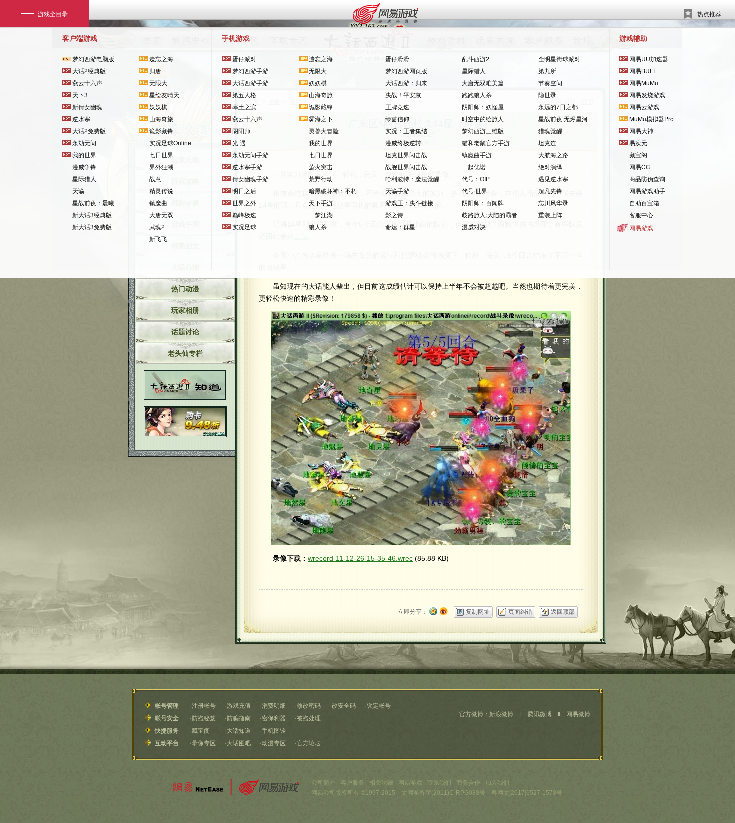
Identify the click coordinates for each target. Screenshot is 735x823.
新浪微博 (502, 714)
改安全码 (344, 705)
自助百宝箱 (645, 202)
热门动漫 (186, 289)
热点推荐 (710, 13)
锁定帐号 (379, 705)
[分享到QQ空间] (434, 610)
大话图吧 (239, 743)
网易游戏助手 (648, 190)
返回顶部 (563, 611)
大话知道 (239, 730)
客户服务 (352, 782)
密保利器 (274, 718)
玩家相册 (186, 310)
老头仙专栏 (185, 353)
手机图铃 (274, 730)
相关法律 (382, 782)
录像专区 (204, 743)
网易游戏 (642, 227)
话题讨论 (186, 332)
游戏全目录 (53, 13)
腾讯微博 (540, 714)
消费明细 (274, 705)
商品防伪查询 (648, 178)
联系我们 (440, 782)
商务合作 (468, 782)
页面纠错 (520, 611)
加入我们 (498, 782)
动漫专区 (274, 743)
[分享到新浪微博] (444, 610)
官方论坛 (309, 743)
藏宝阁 (639, 154)
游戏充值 (239, 705)
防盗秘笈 (204, 718)
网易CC (640, 166)
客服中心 (642, 214)
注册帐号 (204, 705)
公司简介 (324, 782)
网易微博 (578, 714)
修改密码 (309, 705)
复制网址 (478, 611)
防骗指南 (239, 718)
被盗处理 (309, 718)
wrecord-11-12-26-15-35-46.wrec (360, 558)
